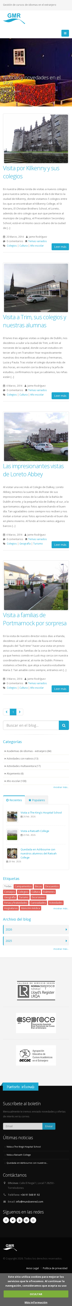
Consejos (9, 891)
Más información (36, 1302)
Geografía (25, 543)
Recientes (15, 800)
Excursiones (38, 897)
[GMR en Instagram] (33, 1220)
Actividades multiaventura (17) (24, 766)
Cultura (23, 245)
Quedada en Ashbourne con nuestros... (27, 1162)
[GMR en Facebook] (6, 1220)
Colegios (12, 245)
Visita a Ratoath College (35, 831)
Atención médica (30, 908)
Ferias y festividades (15, 902)
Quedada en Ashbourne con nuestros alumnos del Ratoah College (39, 853)
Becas (38, 886)
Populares (38, 800)
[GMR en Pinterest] (26, 1220)
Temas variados (37, 241)
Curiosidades (38, 902)
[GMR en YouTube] (20, 1220)
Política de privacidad (55, 1268)
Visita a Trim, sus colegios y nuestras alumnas (34, 321)
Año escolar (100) (16, 781)
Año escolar (37, 245)
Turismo (38, 543)
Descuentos (52, 886)
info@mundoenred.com (29, 1201)
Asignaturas (11, 908)
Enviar (49, 1126)
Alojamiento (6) (15, 773)
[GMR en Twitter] (13, 1220)
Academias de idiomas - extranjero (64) (29, 751)
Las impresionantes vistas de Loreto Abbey (33, 470)
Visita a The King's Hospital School (41, 812)
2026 (9, 929)
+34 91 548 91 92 (30, 1194)
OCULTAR (36, 1294)
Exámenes (49, 891)
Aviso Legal (32, 1268)
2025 (9, 941)
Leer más (60, 247)
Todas (7, 886)
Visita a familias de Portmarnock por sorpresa (34, 619)
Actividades (55, 902)
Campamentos (23, 886)
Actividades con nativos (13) (22, 758)
